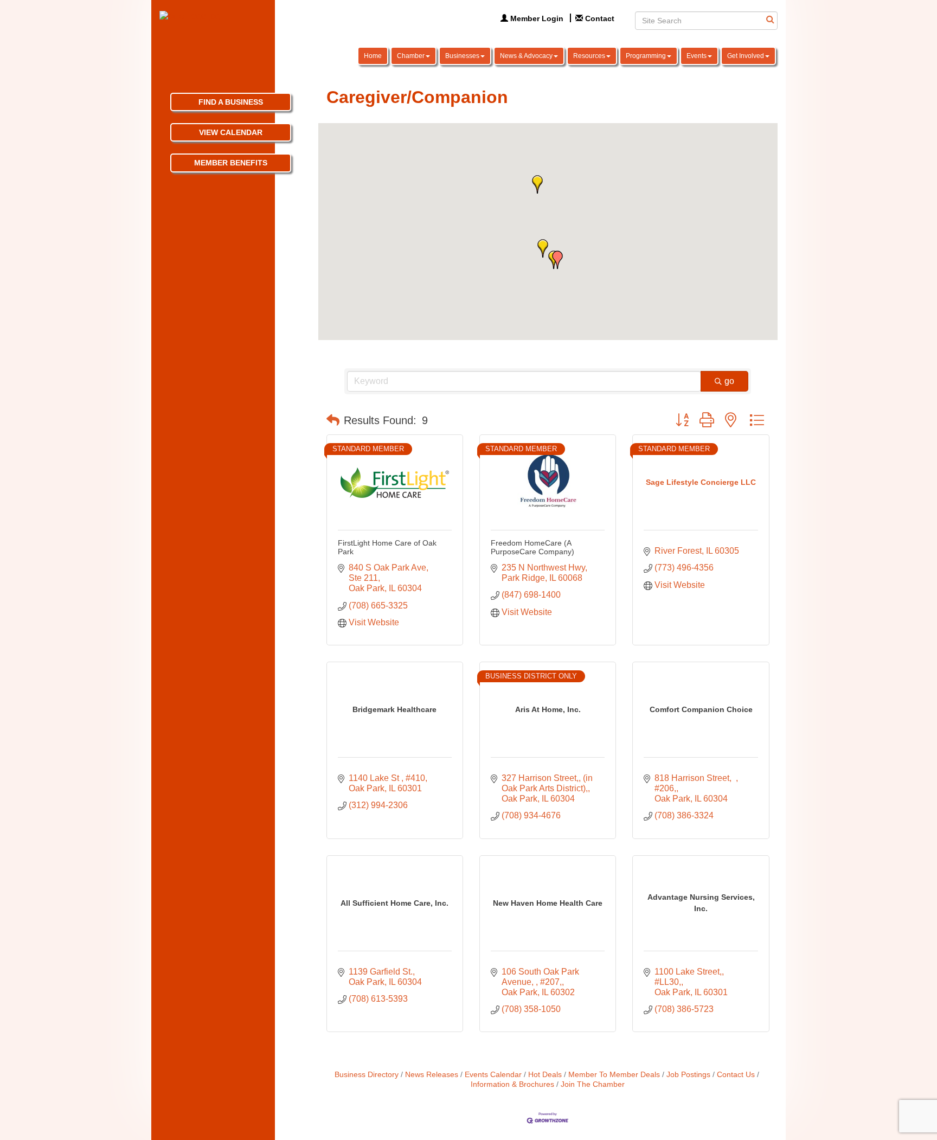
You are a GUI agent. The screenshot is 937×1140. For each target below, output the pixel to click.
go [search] (729, 381)
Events (696, 56)
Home (373, 56)
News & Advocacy (526, 56)
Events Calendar (493, 1075)
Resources (589, 56)
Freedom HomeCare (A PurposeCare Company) (532, 547)
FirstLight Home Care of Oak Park (387, 547)
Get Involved (745, 56)
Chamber (411, 56)
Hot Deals (545, 1075)
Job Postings (688, 1075)
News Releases (431, 1075)
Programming (646, 56)
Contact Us (736, 1075)
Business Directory (367, 1075)
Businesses (462, 56)
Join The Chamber (593, 1084)
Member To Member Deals (614, 1075)
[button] (542, 248)
